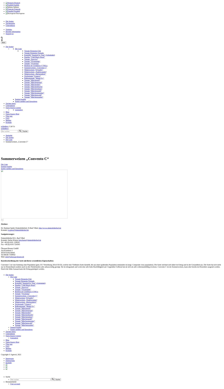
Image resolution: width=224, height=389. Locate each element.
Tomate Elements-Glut (32, 51)
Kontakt (9, 122)
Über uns (9, 116)
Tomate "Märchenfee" (32, 85)
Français (17, 9)
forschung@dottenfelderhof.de (30, 240)
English (16, 5)
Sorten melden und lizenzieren (26, 101)
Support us (10, 34)
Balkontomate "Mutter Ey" (34, 78)
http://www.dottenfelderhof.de (50, 228)
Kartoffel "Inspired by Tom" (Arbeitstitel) (39, 55)
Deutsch (17, 3)
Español (16, 11)
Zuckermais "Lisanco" (32, 76)
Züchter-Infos (11, 104)
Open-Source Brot (12, 114)
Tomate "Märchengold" (33, 91)
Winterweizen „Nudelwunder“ (35, 72)
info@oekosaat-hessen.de (14, 257)
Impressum (10, 359)
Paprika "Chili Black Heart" (34, 57)
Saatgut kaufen (20, 99)
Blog (7, 112)
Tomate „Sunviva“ (31, 59)
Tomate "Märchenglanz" (33, 89)
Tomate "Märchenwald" (33, 95)
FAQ (7, 118)
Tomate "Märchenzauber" (33, 97)
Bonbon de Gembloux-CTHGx (35, 66)
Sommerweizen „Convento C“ (35, 68)
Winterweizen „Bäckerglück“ (35, 74)
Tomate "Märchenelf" (32, 80)
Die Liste (18, 49)
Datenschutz (10, 361)
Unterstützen (10, 26)
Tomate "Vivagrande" (32, 61)
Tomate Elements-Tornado (34, 53)
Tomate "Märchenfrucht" (33, 87)
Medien (8, 120)
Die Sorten (10, 21)
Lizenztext (19, 110)
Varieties (9, 30)
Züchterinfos (10, 23)
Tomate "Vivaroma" (31, 64)
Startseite (9, 135)
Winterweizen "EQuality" (33, 70)
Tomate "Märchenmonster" (34, 93)
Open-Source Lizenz (13, 108)
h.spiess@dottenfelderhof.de (18, 230)
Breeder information (13, 32)
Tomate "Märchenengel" (33, 82)
